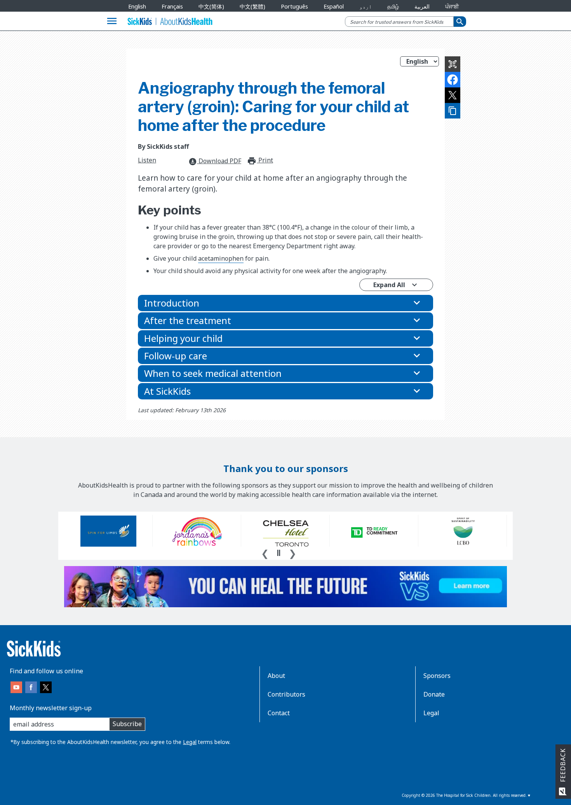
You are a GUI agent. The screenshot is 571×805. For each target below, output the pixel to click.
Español (334, 6)
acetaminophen (221, 258)
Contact (279, 713)
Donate (434, 694)
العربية (422, 6)
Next (292, 552)
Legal (190, 742)
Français (172, 6)
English (137, 6)
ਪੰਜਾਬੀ (452, 6)
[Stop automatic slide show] (278, 553)
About (276, 675)
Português (294, 6)
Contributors (286, 694)
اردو (365, 6)
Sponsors (437, 675)
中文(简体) (211, 6)
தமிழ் (393, 6)
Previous (265, 552)
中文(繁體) (252, 6)
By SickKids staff (163, 146)
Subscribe (127, 724)
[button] (285, 303)
